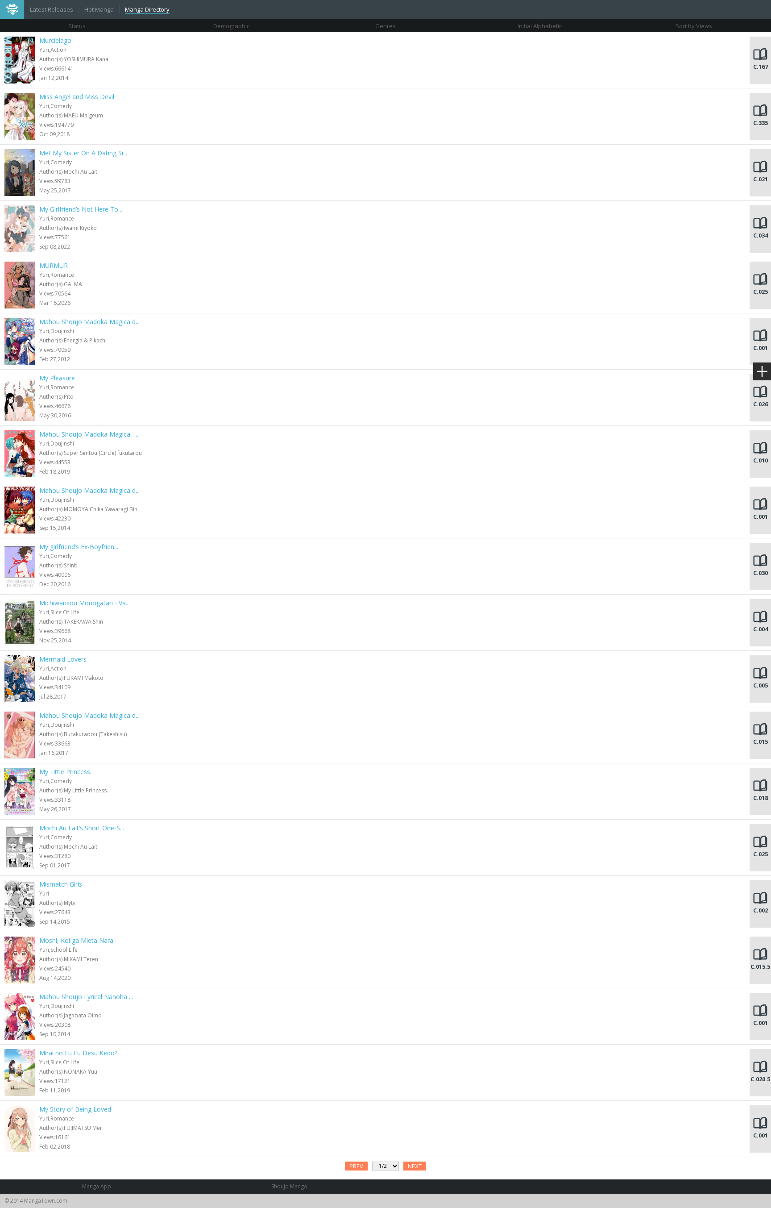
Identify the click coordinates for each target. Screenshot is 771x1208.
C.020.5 (760, 1079)
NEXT (415, 1166)
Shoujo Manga (289, 1186)
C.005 (760, 685)
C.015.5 (760, 966)
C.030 (760, 573)
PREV (356, 1166)
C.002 (760, 910)
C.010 (760, 460)
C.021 (760, 179)
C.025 (760, 291)
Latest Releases (51, 9)
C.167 (760, 66)
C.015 (760, 741)
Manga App (96, 1186)
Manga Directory (147, 9)
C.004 (760, 629)
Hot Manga (99, 9)
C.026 (760, 404)
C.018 (760, 798)
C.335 (760, 123)
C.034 (760, 235)
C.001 (760, 348)
